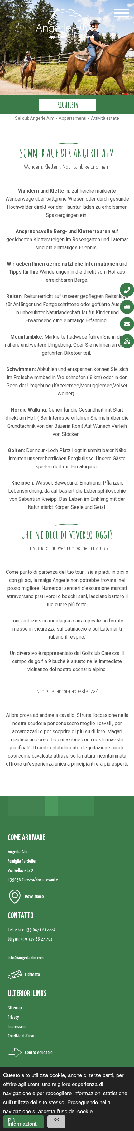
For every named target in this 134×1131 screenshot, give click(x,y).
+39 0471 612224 (40, 930)
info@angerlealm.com (26, 958)
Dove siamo (34, 896)
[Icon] (127, 290)
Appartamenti (72, 118)
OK (56, 1119)
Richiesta (32, 974)
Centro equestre (39, 1052)
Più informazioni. (23, 1121)
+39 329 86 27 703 (37, 939)
